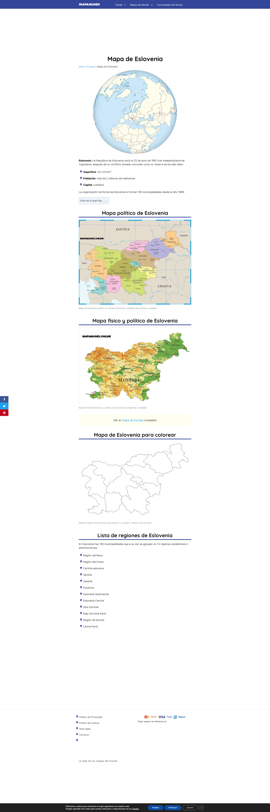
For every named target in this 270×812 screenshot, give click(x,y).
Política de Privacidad (90, 717)
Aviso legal (85, 729)
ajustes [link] (135, 809)
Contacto (84, 735)
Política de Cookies (89, 723)
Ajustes (190, 807)
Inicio (81, 66)
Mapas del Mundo (139, 4)
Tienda (118, 4)
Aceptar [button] (155, 807)
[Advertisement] (135, 29)
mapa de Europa (132, 420)
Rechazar (173, 807)
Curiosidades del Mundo (170, 4)
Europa (91, 66)
